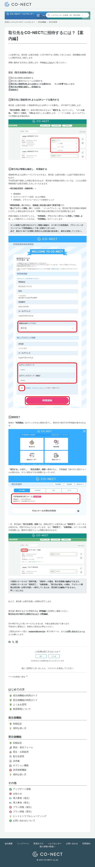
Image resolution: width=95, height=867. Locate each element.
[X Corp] (13, 642)
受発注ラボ (38, 843)
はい (41, 656)
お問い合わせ (72, 843)
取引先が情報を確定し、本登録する (26, 87)
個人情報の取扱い (47, 846)
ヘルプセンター (55, 843)
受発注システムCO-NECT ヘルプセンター (20, 22)
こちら (50, 62)
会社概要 (9, 843)
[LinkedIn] (17, 642)
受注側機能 (42, 22)
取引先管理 (53, 22)
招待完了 (14, 90)
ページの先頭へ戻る (17, 676)
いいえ (54, 656)
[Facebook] (9, 642)
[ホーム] (18, 4)
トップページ (23, 843)
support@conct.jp (37, 631)
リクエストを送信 (55, 668)
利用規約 (86, 843)
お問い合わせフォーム (75, 631)
